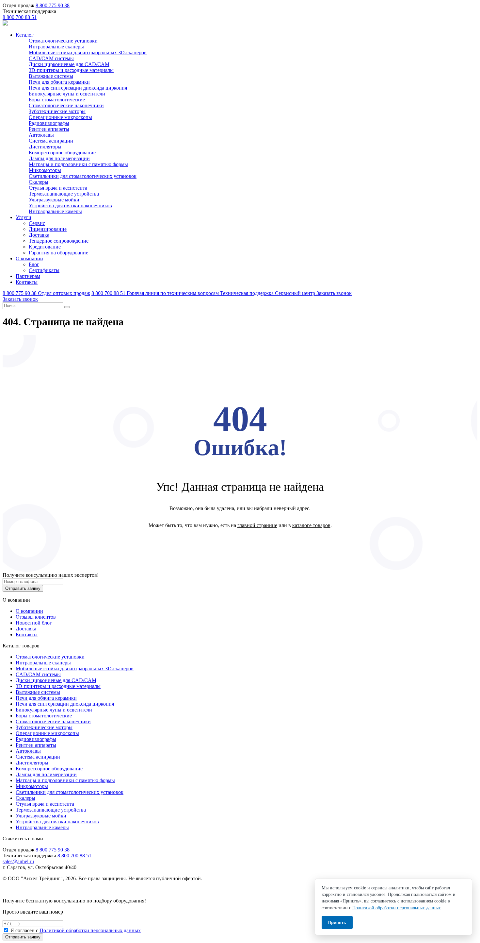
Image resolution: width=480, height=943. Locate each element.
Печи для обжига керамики (59, 82)
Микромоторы (45, 170)
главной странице (257, 525)
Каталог (25, 35)
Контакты (27, 282)
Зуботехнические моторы (57, 111)
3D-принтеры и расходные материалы (71, 70)
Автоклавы (41, 135)
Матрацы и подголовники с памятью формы (78, 164)
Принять (337, 922)
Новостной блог (34, 623)
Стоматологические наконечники (66, 105)
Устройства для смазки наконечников (70, 205)
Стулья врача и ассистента (58, 188)
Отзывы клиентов (36, 617)
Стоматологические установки (63, 40)
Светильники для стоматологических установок (82, 176)
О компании (29, 258)
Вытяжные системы (51, 76)
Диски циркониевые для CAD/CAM (69, 64)
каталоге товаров (311, 525)
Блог (34, 264)
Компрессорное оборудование (62, 152)
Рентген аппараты (49, 129)
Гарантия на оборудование (58, 252)
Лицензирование (48, 229)
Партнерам (28, 276)
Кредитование (45, 246)
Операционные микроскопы (60, 117)
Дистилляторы (45, 146)
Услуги (23, 217)
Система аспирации (51, 141)
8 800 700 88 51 (20, 17)
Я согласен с (75, 930)
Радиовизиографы (49, 123)
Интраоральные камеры (55, 211)
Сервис (37, 223)
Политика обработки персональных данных (52, 889)
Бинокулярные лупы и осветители (67, 93)
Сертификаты (44, 270)
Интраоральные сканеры (56, 46)
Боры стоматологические (57, 99)
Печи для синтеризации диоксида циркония (78, 88)
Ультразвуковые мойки (54, 199)
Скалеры (38, 182)
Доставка (39, 235)
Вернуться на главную (240, 542)
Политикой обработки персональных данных (90, 930)
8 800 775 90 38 (53, 5)
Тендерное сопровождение (58, 241)
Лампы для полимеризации (59, 158)
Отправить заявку (22, 588)
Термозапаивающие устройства (64, 194)
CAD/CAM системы (51, 58)
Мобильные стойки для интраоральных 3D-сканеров (88, 52)
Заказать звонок (334, 293)
